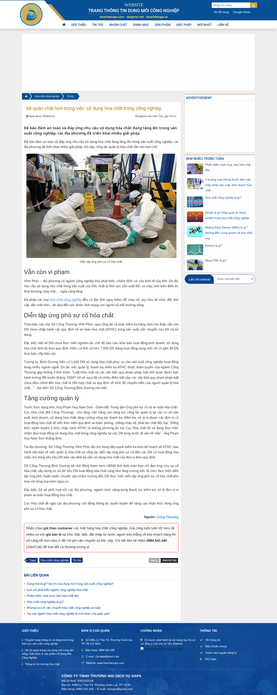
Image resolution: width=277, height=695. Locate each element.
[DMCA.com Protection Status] (163, 560)
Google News (241, 12)
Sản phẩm (163, 25)
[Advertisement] (138, 62)
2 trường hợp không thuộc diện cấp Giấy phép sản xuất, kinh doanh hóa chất (228, 185)
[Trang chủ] (25, 96)
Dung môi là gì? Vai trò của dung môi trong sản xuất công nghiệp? (70, 583)
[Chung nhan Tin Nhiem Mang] (162, 648)
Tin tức (98, 25)
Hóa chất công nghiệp (47, 96)
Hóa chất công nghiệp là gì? (45, 602)
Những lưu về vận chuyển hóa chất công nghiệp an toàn (64, 607)
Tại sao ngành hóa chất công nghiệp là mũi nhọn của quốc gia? (68, 613)
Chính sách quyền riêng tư (221, 652)
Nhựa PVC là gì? (216, 260)
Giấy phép (184, 25)
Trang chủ (64, 24)
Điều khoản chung (216, 646)
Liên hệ (223, 25)
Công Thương (168, 517)
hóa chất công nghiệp (66, 299)
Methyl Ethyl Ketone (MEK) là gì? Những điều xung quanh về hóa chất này (228, 233)
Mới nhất (204, 25)
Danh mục (141, 25)
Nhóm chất (118, 25)
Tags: (33, 560)
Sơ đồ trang (221, 12)
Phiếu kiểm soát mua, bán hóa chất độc (53, 595)
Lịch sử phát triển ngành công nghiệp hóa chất (57, 590)
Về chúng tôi (212, 640)
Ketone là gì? (213, 245)
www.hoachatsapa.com (110, 663)
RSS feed (210, 659)
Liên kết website (199, 279)
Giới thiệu (78, 25)
